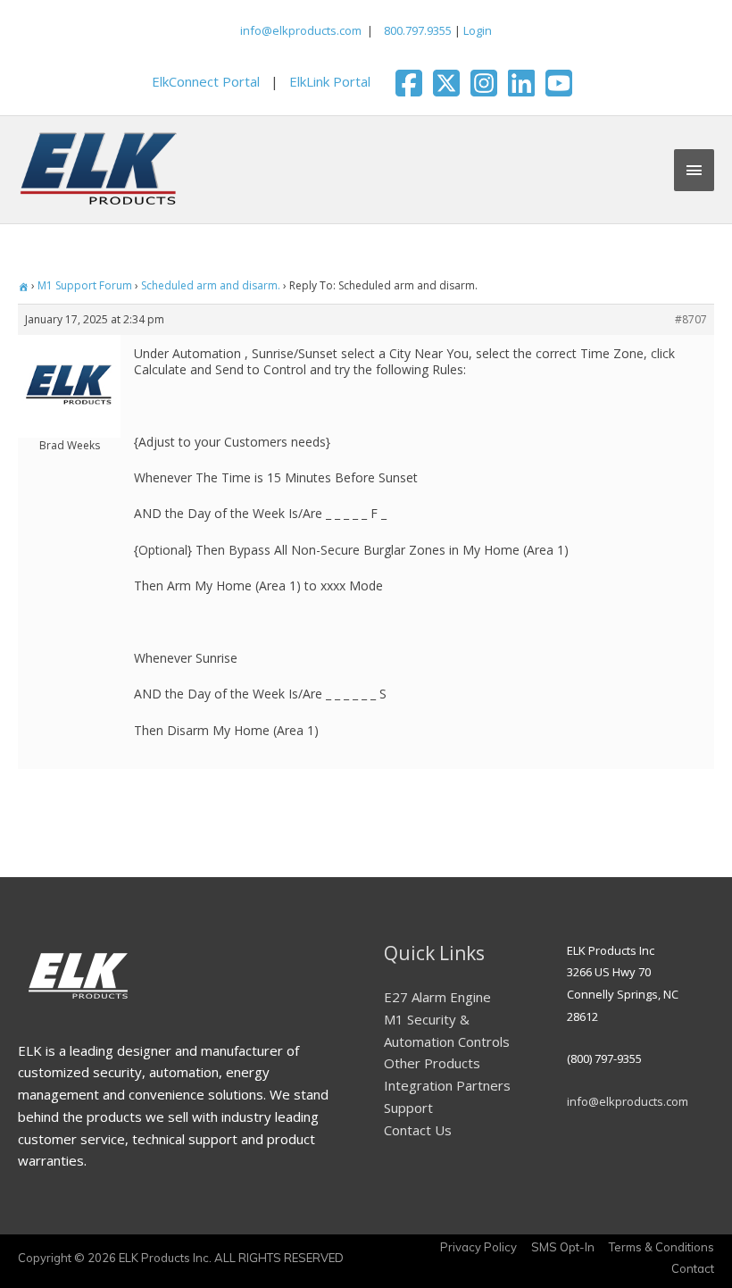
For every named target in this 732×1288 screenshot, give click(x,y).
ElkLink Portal (329, 81)
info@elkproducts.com (301, 30)
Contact (692, 1268)
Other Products (432, 1063)
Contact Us (418, 1130)
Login (477, 30)
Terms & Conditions (661, 1247)
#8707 (691, 319)
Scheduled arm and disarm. (210, 285)
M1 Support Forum (84, 285)
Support (408, 1108)
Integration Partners (447, 1085)
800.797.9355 (416, 30)
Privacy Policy (478, 1247)
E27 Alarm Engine (437, 997)
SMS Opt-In (563, 1247)
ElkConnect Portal (206, 81)
